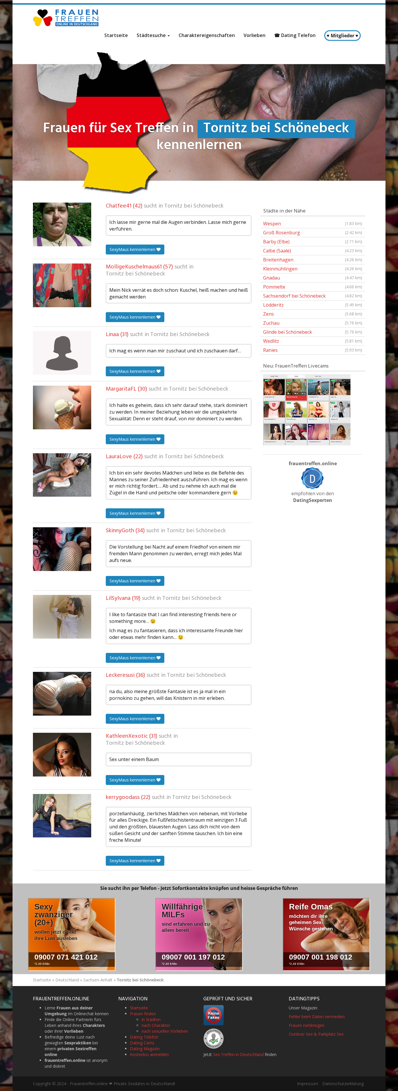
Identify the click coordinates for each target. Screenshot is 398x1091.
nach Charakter (156, 1025)
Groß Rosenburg (312, 232)
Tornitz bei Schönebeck (193, 206)
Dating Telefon (144, 1037)
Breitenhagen (312, 260)
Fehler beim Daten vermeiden (317, 1016)
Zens (312, 314)
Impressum (307, 1083)
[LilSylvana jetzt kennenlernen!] (62, 617)
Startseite (116, 35)
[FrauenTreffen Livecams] (307, 409)
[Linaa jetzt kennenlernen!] (62, 353)
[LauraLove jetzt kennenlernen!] (62, 475)
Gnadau (312, 278)
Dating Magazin (145, 1048)
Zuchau (312, 323)
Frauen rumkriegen (306, 1025)
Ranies (312, 350)
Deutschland (67, 980)
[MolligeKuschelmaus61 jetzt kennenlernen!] (62, 285)
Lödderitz (312, 305)
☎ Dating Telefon (295, 35)
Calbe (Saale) (312, 250)
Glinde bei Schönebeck (312, 332)
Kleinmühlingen (312, 269)
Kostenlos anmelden (149, 1054)
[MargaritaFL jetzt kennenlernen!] (62, 407)
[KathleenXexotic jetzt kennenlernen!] (62, 754)
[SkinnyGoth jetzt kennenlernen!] (62, 549)
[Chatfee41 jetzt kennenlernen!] (62, 224)
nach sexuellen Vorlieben (165, 1031)
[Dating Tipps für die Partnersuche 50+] (312, 478)
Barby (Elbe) (312, 241)
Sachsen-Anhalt (97, 980)
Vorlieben (254, 35)
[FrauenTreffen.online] (66, 18)
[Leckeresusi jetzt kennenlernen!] (62, 694)
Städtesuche (152, 35)
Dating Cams (142, 1043)
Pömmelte (312, 287)
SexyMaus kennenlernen (133, 249)
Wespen (312, 223)
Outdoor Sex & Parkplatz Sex (316, 1034)
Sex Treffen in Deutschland (238, 1054)
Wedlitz (312, 341)
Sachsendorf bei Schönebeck (312, 296)
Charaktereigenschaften (207, 35)
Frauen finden (143, 1013)
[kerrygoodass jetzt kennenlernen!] (62, 816)
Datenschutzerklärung (343, 1083)
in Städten (151, 1019)
